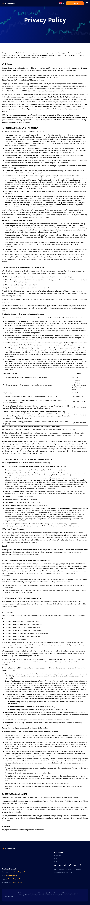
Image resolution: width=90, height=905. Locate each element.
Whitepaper (57, 855)
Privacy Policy (69, 869)
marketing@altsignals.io (17, 872)
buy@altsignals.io (18, 882)
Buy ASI (75, 3)
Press (55, 858)
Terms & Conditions (59, 869)
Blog (55, 861)
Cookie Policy (79, 869)
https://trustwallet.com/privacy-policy (27, 502)
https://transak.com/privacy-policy (23, 496)
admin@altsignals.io (14, 879)
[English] (61, 3)
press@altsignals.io (12, 875)
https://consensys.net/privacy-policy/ (26, 499)
